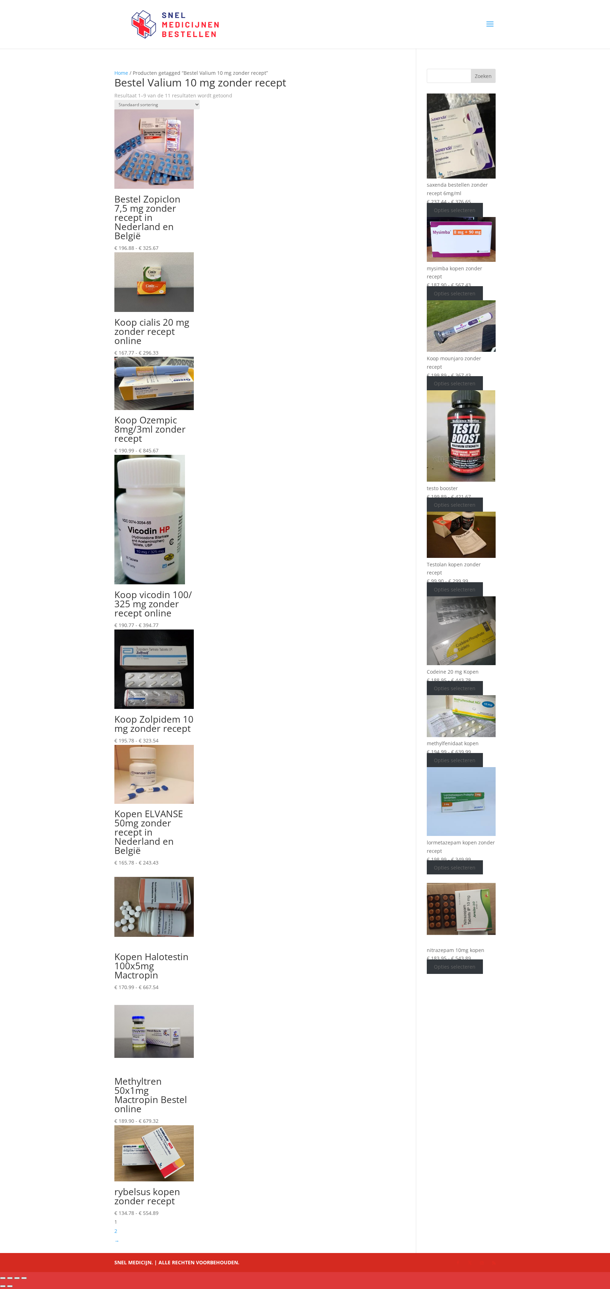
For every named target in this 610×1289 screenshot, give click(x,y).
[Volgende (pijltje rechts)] (10, 1286)
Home (121, 73)
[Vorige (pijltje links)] (3, 1286)
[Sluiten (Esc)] (24, 1278)
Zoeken (483, 76)
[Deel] (17, 1278)
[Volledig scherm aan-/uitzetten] (10, 1278)
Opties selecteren (455, 210)
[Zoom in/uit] (3, 1278)
